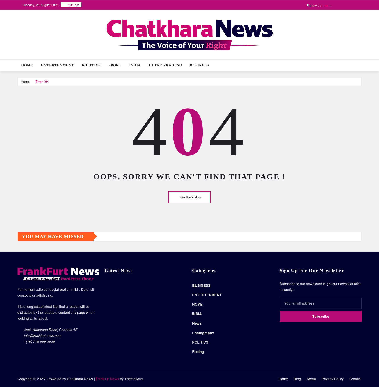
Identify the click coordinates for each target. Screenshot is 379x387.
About (311, 378)
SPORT (115, 65)
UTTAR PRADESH (165, 65)
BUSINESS (199, 65)
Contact (355, 378)
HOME (197, 304)
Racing (198, 351)
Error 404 (42, 81)
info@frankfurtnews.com (42, 335)
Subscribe (320, 316)
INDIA (135, 65)
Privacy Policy (333, 378)
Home (27, 65)
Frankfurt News (107, 378)
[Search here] (360, 65)
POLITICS (91, 65)
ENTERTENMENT (57, 65)
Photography (203, 332)
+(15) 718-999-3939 (39, 341)
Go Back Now (190, 197)
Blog (297, 378)
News (196, 323)
